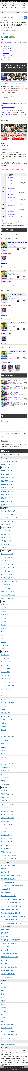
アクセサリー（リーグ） (8, 896)
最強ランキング (4, 3)
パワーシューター (6, 679)
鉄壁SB (3, 750)
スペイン (3, 625)
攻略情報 (23, 7)
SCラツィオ (4, 852)
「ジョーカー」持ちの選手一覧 (10, 903)
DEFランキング (5, 534)
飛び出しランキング (7, 598)
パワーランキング (6, 588)
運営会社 (21, 1067)
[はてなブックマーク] (10, 37)
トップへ (26, 1067)
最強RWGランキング (7, 477)
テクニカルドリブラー (8, 703)
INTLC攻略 (4, 964)
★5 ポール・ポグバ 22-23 (18, 294)
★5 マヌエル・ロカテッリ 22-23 (17, 323)
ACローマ (4, 791)
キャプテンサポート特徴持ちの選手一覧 (13, 916)
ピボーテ (3, 723)
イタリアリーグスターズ (8, 859)
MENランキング (6, 541)
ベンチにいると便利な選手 (9, 953)
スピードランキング (7, 585)
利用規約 (12, 433)
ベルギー (3, 642)
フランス (3, 638)
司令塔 (3, 709)
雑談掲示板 (4, 9)
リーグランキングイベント (9, 1035)
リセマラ (13, 3)
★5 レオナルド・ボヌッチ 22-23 (17, 351)
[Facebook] (7, 37)
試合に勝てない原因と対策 (9, 967)
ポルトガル (4, 645)
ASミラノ (4, 797)
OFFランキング (5, 531)
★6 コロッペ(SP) (17, 371)
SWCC (3, 1014)
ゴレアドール (5, 675)
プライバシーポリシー (14, 1067)
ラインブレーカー (6, 682)
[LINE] (5, 37)
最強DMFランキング (7, 484)
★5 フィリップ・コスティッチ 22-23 (17, 271)
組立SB (3, 747)
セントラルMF (5, 713)
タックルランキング (7, 564)
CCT (2, 1021)
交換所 (3, 1001)
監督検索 (23, 5)
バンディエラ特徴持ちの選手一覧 (11, 923)
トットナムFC (5, 814)
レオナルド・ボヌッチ (7, 57)
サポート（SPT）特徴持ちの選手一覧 (12, 899)
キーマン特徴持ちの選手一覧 (10, 909)
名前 (2, 437)
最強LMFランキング (7, 488)
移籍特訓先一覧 (5, 892)
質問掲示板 (14, 9)
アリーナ (3, 997)
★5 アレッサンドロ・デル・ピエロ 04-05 (17, 242)
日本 (2, 649)
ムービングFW (5, 672)
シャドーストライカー (8, 665)
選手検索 (23, 3)
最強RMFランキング (7, 491)
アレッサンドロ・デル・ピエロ (9, 48)
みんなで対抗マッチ (7, 1024)
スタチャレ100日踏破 (7, 1031)
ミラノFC (4, 845)
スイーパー (4, 774)
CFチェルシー (5, 811)
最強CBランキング (6, 494)
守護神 (3, 781)
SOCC (3, 1018)
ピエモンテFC (5, 835)
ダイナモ (3, 730)
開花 (2, 984)
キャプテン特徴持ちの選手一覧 (10, 913)
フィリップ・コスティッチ (8, 50)
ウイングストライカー (8, 685)
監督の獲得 (4, 936)
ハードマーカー (5, 767)
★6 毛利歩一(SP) (11, 371)
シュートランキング (7, 557)
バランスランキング (7, 525)
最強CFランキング (6, 471)
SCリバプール (5, 848)
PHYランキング (5, 548)
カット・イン (5, 696)
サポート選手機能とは (8, 977)
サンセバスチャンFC (7, 818)
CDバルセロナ (5, 831)
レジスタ (3, 726)
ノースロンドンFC (6, 825)
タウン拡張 (4, 950)
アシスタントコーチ (7, 1038)
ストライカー (5, 655)
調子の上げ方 (5, 960)
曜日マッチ (4, 1004)
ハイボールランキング (8, 595)
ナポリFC (4, 821)
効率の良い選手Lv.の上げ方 (9, 957)
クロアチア (4, 621)
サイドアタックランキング (9, 518)
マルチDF (4, 757)
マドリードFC (5, 838)
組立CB (3, 760)
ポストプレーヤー (6, 662)
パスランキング (5, 561)
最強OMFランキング (7, 481)
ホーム (2, 12)
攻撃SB (3, 743)
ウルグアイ (4, 611)
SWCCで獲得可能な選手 (8, 882)
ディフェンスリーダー (8, 764)
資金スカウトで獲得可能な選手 (10, 875)
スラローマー (5, 699)
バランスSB (4, 740)
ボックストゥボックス (8, 737)
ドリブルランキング (7, 554)
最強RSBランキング (7, 501)
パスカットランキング (8, 567)
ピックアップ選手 (6, 46)
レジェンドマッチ (6, 1008)
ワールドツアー (5, 1011)
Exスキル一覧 (4, 7)
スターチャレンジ (6, 1028)
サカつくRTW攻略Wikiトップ (10, 455)
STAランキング (5, 544)
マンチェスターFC (6, 842)
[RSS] (12, 37)
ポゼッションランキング (8, 514)
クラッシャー (5, 733)
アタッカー (4, 706)
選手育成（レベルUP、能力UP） (11, 940)
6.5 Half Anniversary (7, 1044)
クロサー (3, 754)
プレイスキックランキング (9, 581)
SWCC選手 (5, 5)
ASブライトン (5, 794)
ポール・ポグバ (6, 53)
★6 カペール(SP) (4, 263)
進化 (2, 994)
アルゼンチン (5, 604)
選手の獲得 (4, 933)
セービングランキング (8, 591)
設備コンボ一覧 (5, 889)
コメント (2, 33)
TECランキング (5, 537)
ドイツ (3, 632)
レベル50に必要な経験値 (8, 943)
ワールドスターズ (6, 855)
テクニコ (3, 692)
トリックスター (5, 716)
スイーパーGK (5, 784)
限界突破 (3, 987)
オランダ (3, 618)
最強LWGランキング (7, 474)
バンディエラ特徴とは (8, 974)
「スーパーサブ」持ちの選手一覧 (11, 906)
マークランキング (6, 571)
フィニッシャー (5, 668)
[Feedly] (14, 37)
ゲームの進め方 (5, 930)
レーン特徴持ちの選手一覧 (9, 920)
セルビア (3, 628)
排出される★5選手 (6, 59)
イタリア (3, 608)
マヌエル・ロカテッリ (7, 55)
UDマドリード (5, 801)
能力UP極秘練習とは (7, 970)
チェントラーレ (5, 778)
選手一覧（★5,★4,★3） (8, 865)
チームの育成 (5, 947)
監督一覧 (13, 5)
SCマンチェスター (6, 808)
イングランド (5, 615)
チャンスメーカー (6, 689)
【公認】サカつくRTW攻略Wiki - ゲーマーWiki (11, 1)
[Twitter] (2, 37)
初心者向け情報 (14, 7)
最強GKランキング (6, 505)
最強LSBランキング (7, 498)
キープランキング (6, 578)
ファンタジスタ (5, 658)
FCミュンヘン (5, 804)
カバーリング (5, 771)
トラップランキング (7, 574)
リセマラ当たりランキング (10, 12)
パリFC (3, 828)
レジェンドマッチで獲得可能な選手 (12, 886)
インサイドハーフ (6, 720)
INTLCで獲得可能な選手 (8, 879)
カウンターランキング (8, 511)
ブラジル (3, 635)
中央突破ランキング (7, 521)
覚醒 (2, 990)
